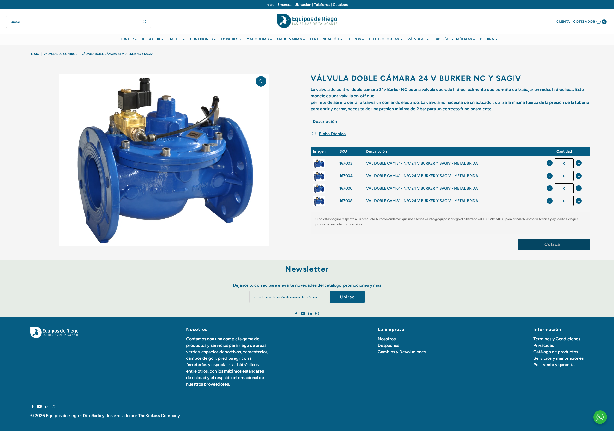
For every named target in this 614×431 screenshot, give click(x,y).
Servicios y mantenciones (558, 358)
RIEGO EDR (151, 39)
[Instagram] (317, 313)
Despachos (388, 345)
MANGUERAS (258, 39)
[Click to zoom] (261, 81)
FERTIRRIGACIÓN (324, 39)
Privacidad (544, 345)
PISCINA (487, 39)
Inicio (270, 4)
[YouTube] (303, 313)
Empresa (284, 4)
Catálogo (340, 4)
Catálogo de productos (555, 351)
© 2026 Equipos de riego (54, 415)
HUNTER (127, 39)
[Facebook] (296, 313)
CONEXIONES (201, 39)
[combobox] (78, 22)
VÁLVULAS (416, 39)
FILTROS (354, 39)
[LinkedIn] (310, 313)
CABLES (175, 39)
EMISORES (229, 39)
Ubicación (303, 4)
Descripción (325, 121)
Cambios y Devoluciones (402, 351)
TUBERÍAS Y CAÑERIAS (453, 39)
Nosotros (387, 338)
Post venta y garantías (554, 364)
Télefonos (322, 4)
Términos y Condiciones (556, 338)
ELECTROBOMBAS (384, 39)
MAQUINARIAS (289, 39)
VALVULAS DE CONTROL (60, 54)
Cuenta (563, 22)
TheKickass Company (159, 415)
